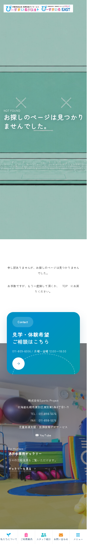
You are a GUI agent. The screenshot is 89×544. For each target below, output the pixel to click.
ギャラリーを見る (19, 469)
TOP (65, 286)
